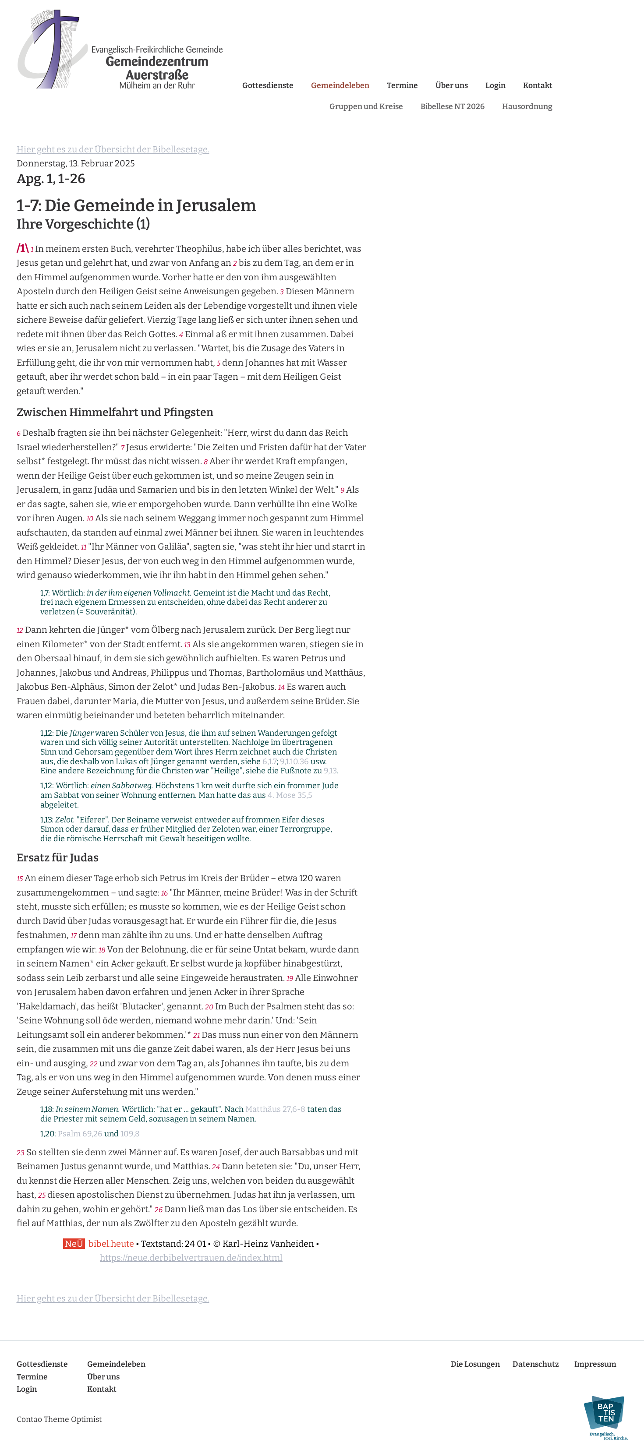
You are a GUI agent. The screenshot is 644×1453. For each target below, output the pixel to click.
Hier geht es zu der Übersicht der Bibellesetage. (113, 149)
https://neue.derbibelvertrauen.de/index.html (191, 1257)
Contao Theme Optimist (59, 1419)
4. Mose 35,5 (290, 795)
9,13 (330, 771)
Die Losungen (475, 1364)
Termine (402, 85)
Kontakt (537, 85)
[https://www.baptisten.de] (601, 1418)
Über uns (451, 85)
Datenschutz (536, 1364)
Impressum (595, 1364)
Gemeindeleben (340, 85)
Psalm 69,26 (80, 1134)
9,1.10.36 (294, 761)
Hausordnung (527, 106)
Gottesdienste (268, 85)
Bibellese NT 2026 (453, 106)
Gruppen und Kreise (366, 106)
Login (495, 85)
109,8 (130, 1134)
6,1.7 (269, 761)
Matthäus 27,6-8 (275, 1109)
